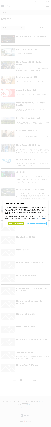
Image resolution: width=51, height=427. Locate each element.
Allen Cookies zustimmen (16, 223)
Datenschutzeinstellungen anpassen (36, 223)
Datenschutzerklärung (39, 218)
